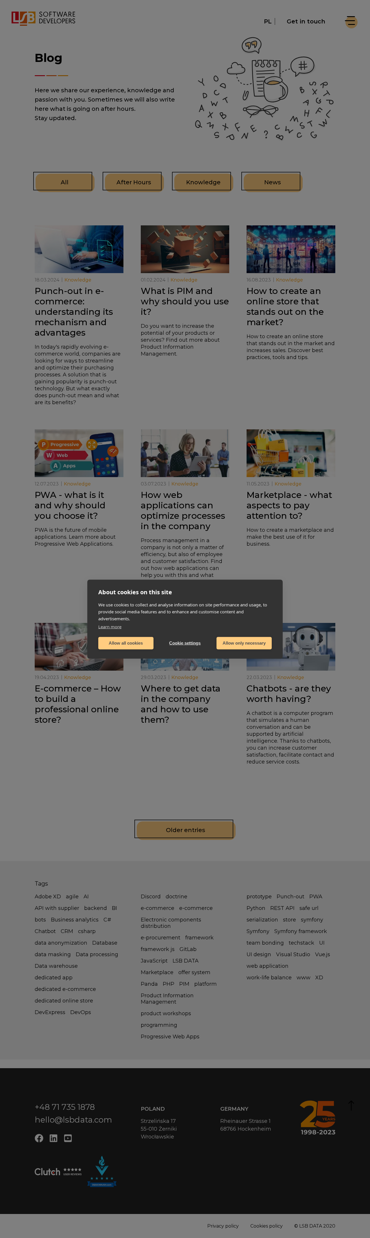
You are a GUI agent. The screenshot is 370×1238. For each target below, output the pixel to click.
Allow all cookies (126, 643)
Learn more (109, 626)
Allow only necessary (244, 643)
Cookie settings (185, 643)
